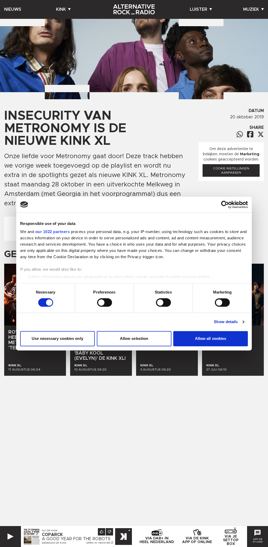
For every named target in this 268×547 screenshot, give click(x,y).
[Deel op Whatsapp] (240, 134)
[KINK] (123, 536)
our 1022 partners (52, 231)
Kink (61, 9)
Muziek (251, 9)
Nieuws (12, 9)
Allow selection (134, 338)
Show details (226, 322)
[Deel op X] (261, 134)
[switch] (104, 303)
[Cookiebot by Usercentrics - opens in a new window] (225, 204)
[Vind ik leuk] (101, 531)
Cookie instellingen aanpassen (231, 170)
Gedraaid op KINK (54, 543)
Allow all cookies (210, 338)
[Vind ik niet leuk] (109, 531)
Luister (198, 9)
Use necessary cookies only (57, 338)
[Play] (10, 536)
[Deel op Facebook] (250, 134)
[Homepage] (134, 9)
